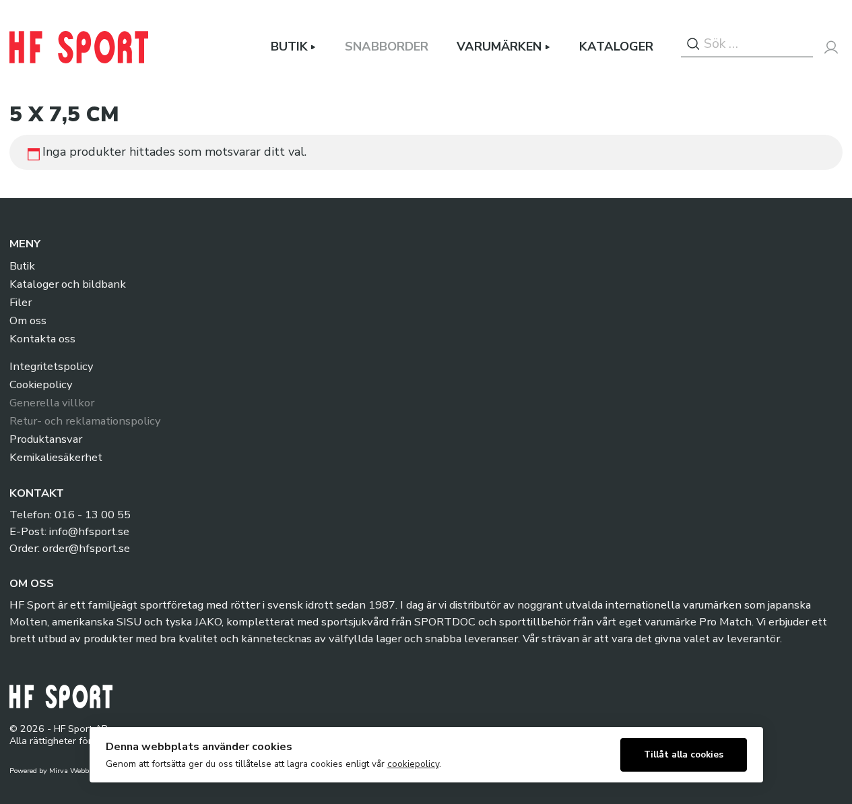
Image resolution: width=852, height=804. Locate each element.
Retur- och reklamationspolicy (84, 421)
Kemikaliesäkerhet (55, 457)
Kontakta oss (42, 338)
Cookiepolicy (40, 384)
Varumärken (499, 47)
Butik (289, 47)
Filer (20, 302)
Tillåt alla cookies (683, 754)
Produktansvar (45, 439)
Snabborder (386, 47)
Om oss (27, 320)
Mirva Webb (69, 771)
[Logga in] (831, 47)
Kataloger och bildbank (67, 284)
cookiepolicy (413, 763)
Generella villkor (51, 402)
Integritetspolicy (51, 366)
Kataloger (616, 47)
